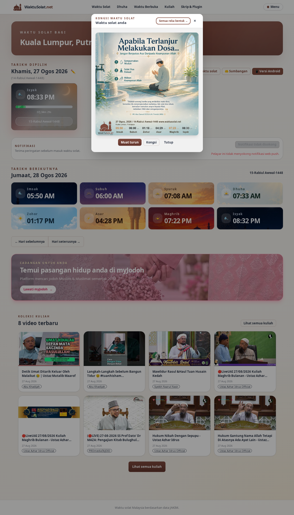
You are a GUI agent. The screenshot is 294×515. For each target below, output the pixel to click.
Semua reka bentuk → (173, 21)
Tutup (168, 142)
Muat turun (130, 142)
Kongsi (151, 142)
